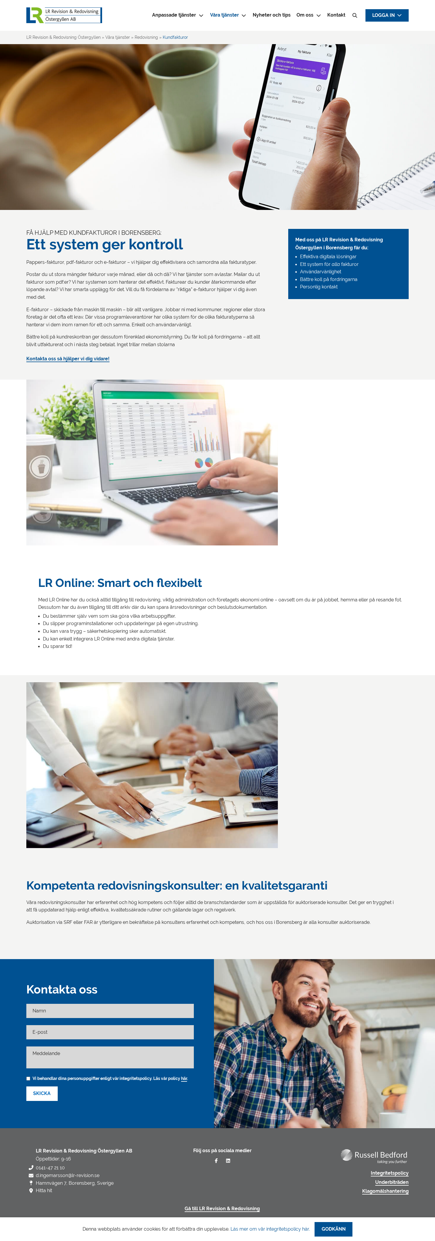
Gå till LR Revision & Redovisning (222, 1208)
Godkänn (334, 1229)
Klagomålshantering (385, 1191)
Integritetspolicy (390, 1173)
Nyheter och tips (272, 15)
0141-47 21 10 (50, 1167)
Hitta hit (44, 1190)
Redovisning (146, 37)
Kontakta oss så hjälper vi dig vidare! (67, 359)
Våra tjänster (224, 15)
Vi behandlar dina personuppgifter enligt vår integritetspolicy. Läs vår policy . (110, 1078)
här (184, 1078)
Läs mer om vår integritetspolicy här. (270, 1229)
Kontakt (336, 15)
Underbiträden (392, 1182)
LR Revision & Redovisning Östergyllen (63, 37)
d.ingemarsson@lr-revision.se (67, 1175)
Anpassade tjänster (174, 15)
